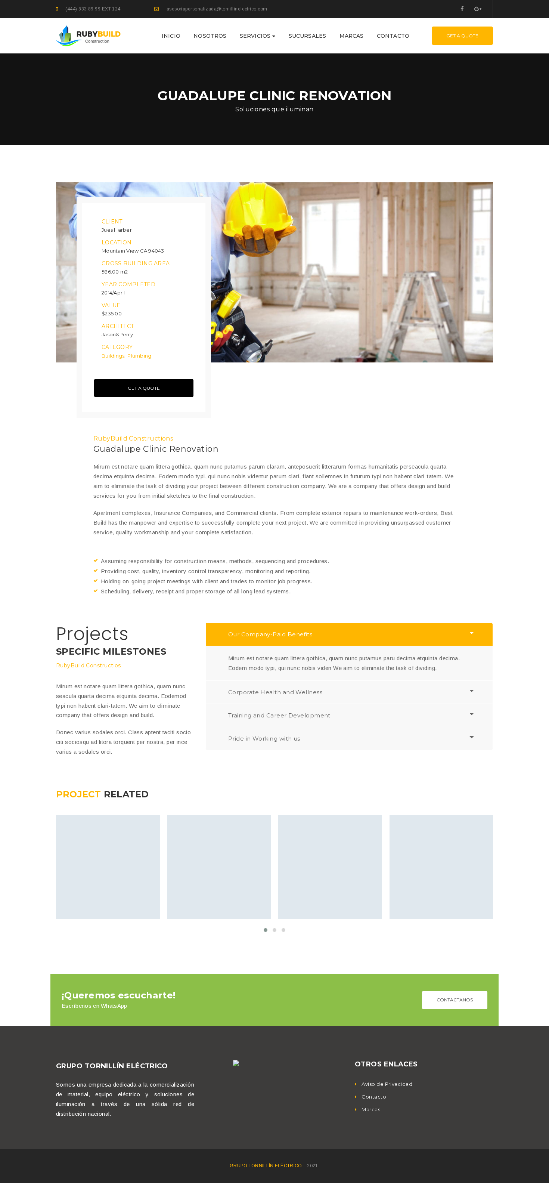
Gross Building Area (136, 263)
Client (112, 221)
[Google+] (477, 9)
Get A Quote (462, 35)
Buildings (113, 356)
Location (116, 242)
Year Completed (128, 284)
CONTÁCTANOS (455, 1000)
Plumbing (139, 356)
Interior (128, 897)
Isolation (310, 897)
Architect (118, 326)
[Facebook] (462, 9)
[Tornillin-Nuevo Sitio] (88, 35)
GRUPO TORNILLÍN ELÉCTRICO (266, 1165)
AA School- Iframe (218, 879)
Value (111, 305)
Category (117, 347)
